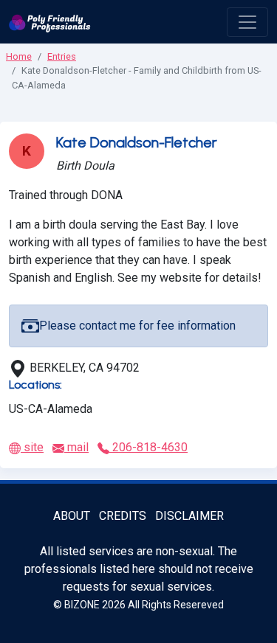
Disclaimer (189, 516)
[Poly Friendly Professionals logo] (50, 22)
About (71, 516)
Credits (122, 516)
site (32, 447)
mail (76, 447)
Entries (61, 56)
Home (19, 56)
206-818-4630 (148, 447)
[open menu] (247, 22)
